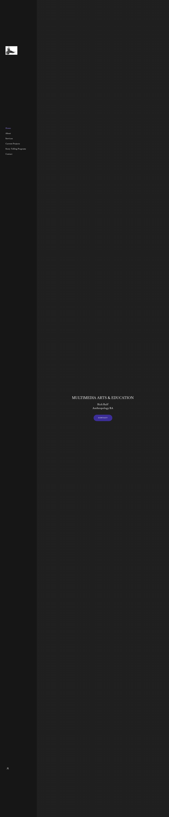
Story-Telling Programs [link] (16, 149)
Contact (103, 418)
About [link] (8, 133)
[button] (8, 768)
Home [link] (8, 128)
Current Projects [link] (13, 144)
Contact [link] (9, 154)
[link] (11, 50)
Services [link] (9, 138)
